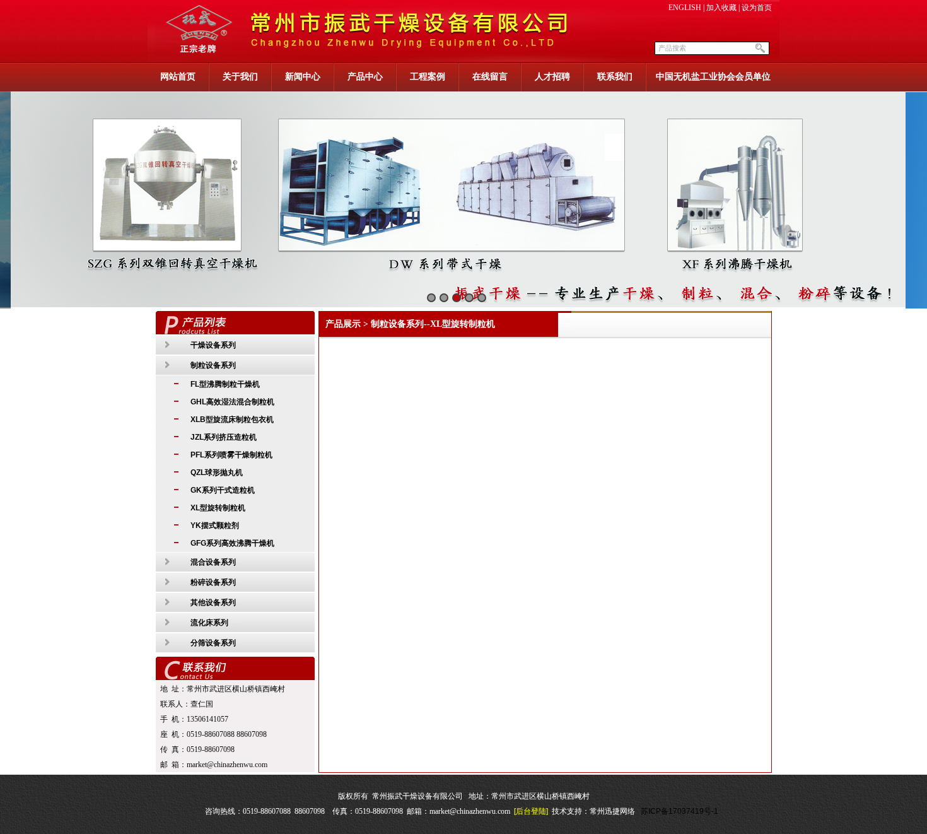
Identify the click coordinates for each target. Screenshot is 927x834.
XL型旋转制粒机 (217, 507)
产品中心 (365, 76)
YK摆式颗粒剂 (214, 525)
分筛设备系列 (213, 642)
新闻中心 (302, 76)
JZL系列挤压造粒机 (223, 437)
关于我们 (240, 76)
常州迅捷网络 (612, 811)
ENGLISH (684, 7)
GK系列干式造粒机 (222, 490)
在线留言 (490, 76)
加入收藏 (721, 7)
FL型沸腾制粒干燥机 (225, 384)
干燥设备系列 (213, 345)
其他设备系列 (213, 602)
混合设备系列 (213, 562)
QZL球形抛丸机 (216, 472)
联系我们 (615, 76)
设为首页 (757, 7)
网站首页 (177, 76)
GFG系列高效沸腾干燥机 (232, 543)
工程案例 (427, 76)
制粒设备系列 (213, 365)
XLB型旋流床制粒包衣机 (232, 419)
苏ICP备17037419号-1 (679, 811)
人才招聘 (552, 76)
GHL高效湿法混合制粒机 (232, 401)
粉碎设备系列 (213, 582)
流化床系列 (209, 622)
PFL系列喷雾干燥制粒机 (231, 454)
